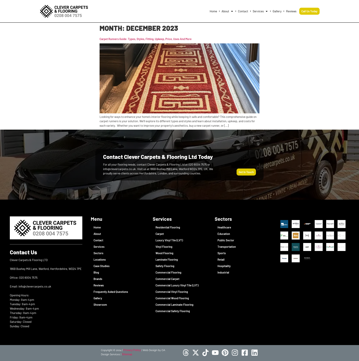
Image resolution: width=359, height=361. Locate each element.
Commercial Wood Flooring (172, 298)
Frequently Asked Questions (111, 291)
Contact (243, 11)
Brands (98, 279)
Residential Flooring (168, 227)
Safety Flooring (165, 266)
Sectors (98, 253)
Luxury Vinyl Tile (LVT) (169, 240)
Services (258, 11)
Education (224, 233)
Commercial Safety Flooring (173, 311)
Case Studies (102, 266)
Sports (222, 253)
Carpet (160, 233)
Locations (100, 259)
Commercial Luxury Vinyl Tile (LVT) (177, 285)
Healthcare (224, 227)
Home (213, 11)
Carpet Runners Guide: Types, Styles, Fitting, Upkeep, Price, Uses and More (146, 39)
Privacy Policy (132, 350)
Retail (221, 259)
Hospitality (224, 266)
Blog (96, 272)
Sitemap (127, 354)
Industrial (223, 272)
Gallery (277, 11)
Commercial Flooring (168, 272)
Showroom (100, 304)
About (225, 11)
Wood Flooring (164, 253)
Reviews (291, 11)
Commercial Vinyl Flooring (172, 291)
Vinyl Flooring (164, 246)
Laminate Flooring (167, 259)
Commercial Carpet (167, 279)
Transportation (227, 246)
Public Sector (226, 240)
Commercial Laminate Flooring (174, 304)
